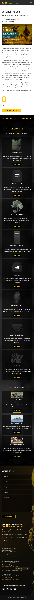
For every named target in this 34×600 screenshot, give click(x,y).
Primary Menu (30, 2)
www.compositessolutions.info (10, 554)
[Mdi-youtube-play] (15, 589)
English (19, 568)
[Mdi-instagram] (7, 589)
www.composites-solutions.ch (10, 566)
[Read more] (17, 151)
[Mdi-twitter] (3, 589)
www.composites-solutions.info (10, 579)
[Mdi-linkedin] (11, 589)
